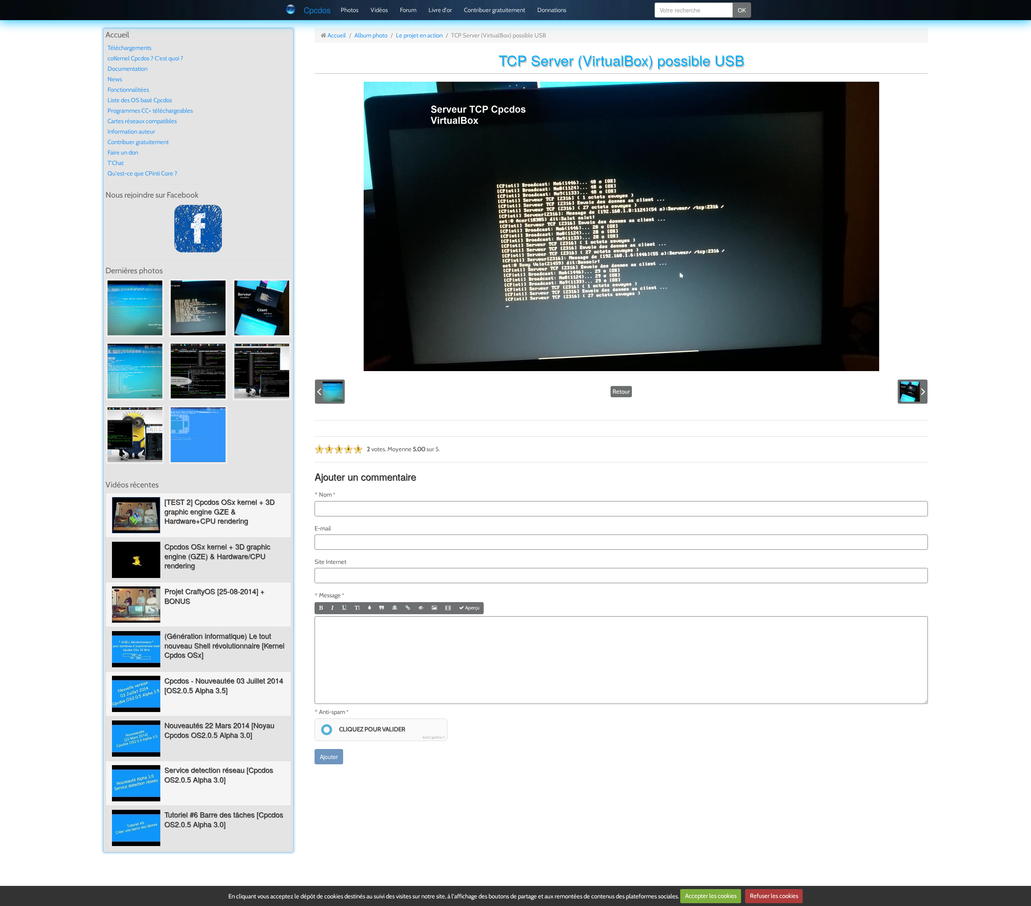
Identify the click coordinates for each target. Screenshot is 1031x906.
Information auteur (131, 131)
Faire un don (123, 152)
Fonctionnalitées (128, 89)
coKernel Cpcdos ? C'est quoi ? (145, 58)
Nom (325, 494)
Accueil (336, 35)
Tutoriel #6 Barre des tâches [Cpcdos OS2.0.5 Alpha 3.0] (223, 819)
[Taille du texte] (357, 608)
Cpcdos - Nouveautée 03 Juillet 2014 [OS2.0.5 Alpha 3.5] (223, 685)
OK (742, 10)
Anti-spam (332, 712)
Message (330, 595)
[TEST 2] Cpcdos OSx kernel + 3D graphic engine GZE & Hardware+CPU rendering (219, 511)
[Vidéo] (448, 608)
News (115, 79)
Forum (408, 10)
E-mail (323, 528)
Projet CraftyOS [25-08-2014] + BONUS (214, 595)
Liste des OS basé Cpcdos (140, 100)
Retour (621, 391)
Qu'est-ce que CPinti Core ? (142, 173)
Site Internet (330, 561)
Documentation (127, 68)
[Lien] (407, 608)
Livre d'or (440, 10)
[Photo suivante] (912, 392)
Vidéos (379, 10)
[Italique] (332, 608)
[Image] (434, 608)
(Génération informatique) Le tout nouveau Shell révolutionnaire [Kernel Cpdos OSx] (224, 645)
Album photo (370, 35)
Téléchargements (129, 48)
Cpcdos (317, 10)
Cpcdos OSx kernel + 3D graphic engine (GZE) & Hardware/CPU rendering (217, 555)
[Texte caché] (421, 608)
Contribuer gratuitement (494, 10)
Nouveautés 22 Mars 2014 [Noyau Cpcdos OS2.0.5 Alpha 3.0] (219, 729)
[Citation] (381, 608)
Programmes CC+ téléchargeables (150, 110)
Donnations (551, 10)
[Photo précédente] (330, 392)
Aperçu (471, 608)
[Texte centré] (395, 608)
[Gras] (321, 608)
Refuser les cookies (774, 896)
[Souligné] (344, 608)
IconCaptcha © (433, 737)
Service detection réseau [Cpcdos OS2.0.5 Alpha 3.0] (218, 774)
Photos (349, 10)
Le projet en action (419, 35)
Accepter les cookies (711, 896)
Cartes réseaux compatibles (142, 121)
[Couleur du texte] (369, 608)
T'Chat (116, 163)
